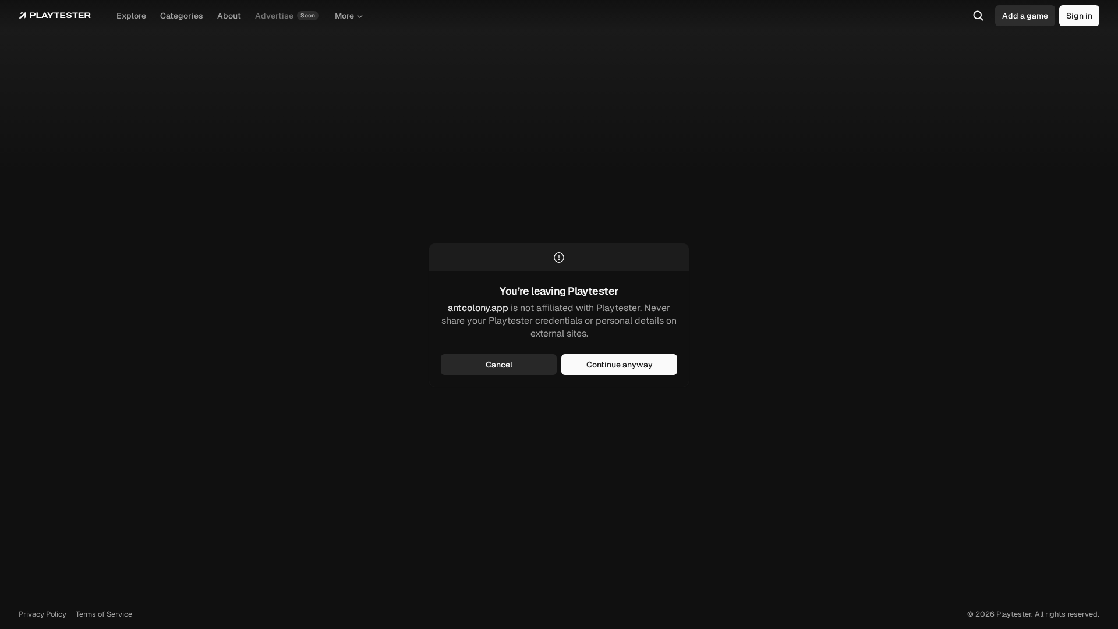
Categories (181, 15)
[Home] (54, 16)
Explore (131, 15)
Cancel (499, 364)
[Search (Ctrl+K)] (978, 15)
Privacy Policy (42, 614)
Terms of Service (104, 614)
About (229, 15)
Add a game (1025, 15)
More (344, 15)
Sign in (1079, 15)
